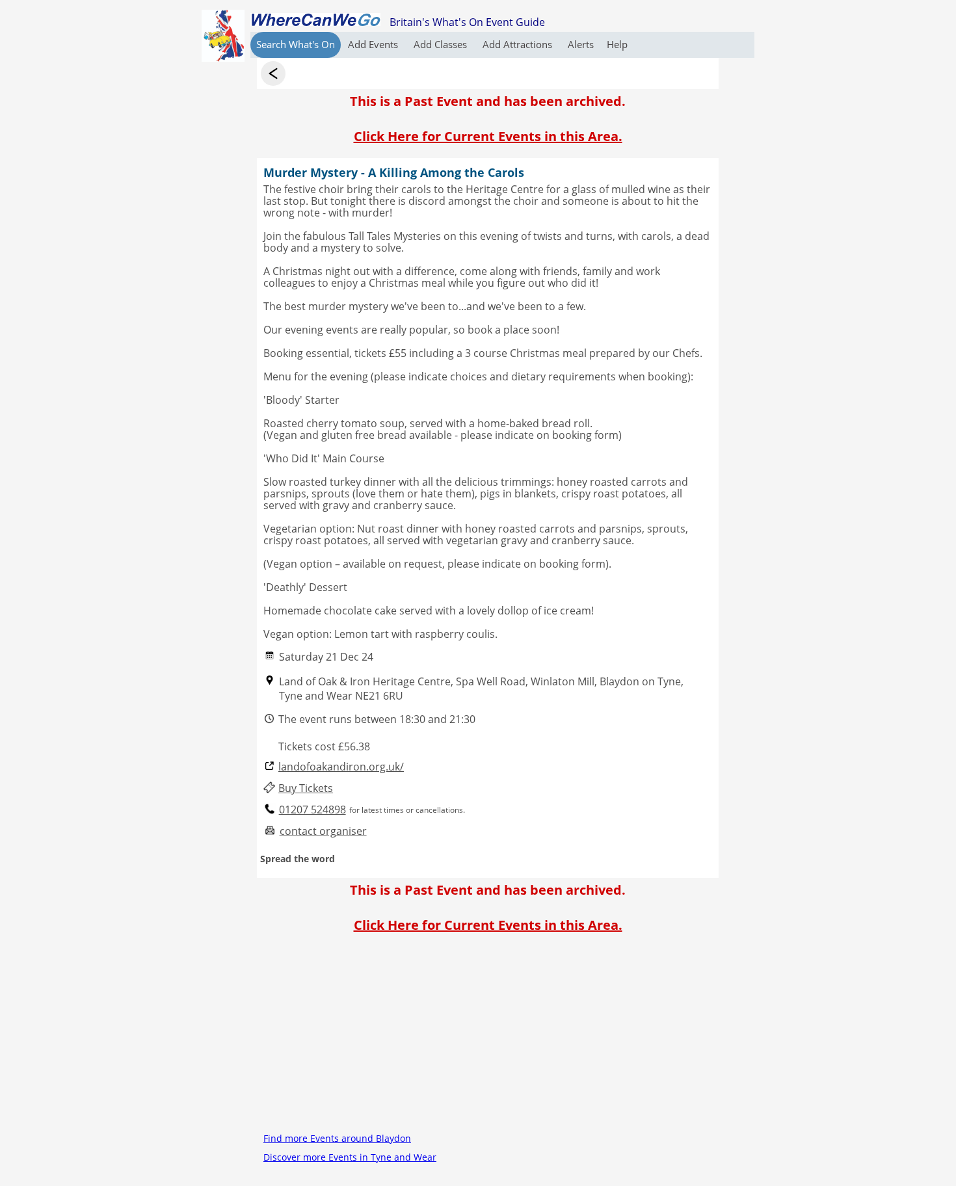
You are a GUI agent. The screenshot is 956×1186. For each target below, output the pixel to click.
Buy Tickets (305, 788)
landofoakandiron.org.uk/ (341, 767)
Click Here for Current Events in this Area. (488, 136)
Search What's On (295, 44)
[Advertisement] (488, 1038)
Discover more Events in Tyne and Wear (349, 1157)
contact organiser (323, 831)
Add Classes (442, 44)
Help (617, 44)
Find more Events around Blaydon (337, 1138)
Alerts (581, 44)
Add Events (374, 44)
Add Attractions (519, 44)
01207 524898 (312, 810)
